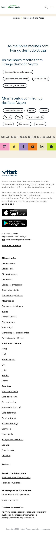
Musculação (7, 327)
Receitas (16, 17)
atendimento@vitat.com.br (18, 239)
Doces (7, 117)
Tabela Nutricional (12, 343)
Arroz (4, 348)
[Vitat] (9, 5)
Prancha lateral (9, 316)
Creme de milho (9, 402)
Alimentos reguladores (12, 295)
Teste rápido (7, 434)
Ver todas (40, 124)
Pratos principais (35, 117)
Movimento (8, 300)
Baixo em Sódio (41, 78)
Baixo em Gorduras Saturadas (18, 72)
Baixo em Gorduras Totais (16, 78)
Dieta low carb (8, 263)
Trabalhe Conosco (11, 245)
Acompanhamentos (14, 110)
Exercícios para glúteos (12, 338)
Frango (5, 380)
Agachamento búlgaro (12, 306)
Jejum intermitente (10, 290)
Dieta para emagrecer (12, 284)
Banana (5, 375)
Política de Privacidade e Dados (16, 477)
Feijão (4, 354)
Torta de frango (9, 418)
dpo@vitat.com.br (10, 500)
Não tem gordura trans (15, 85)
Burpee (5, 311)
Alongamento (8, 322)
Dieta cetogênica (9, 274)
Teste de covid (8, 450)
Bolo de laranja (9, 412)
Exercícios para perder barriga (15, 332)
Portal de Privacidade (11, 482)
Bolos (31, 110)
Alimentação (9, 258)
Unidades (6, 455)
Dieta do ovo (7, 268)
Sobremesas (24, 124)
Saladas (8, 124)
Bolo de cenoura (9, 396)
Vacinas (5, 444)
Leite (4, 370)
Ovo (4, 364)
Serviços (6, 428)
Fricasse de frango (10, 423)
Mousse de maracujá (11, 407)
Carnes (44, 110)
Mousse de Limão (10, 391)
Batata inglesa (8, 359)
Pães (19, 117)
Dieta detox (7, 279)
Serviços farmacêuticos (12, 439)
